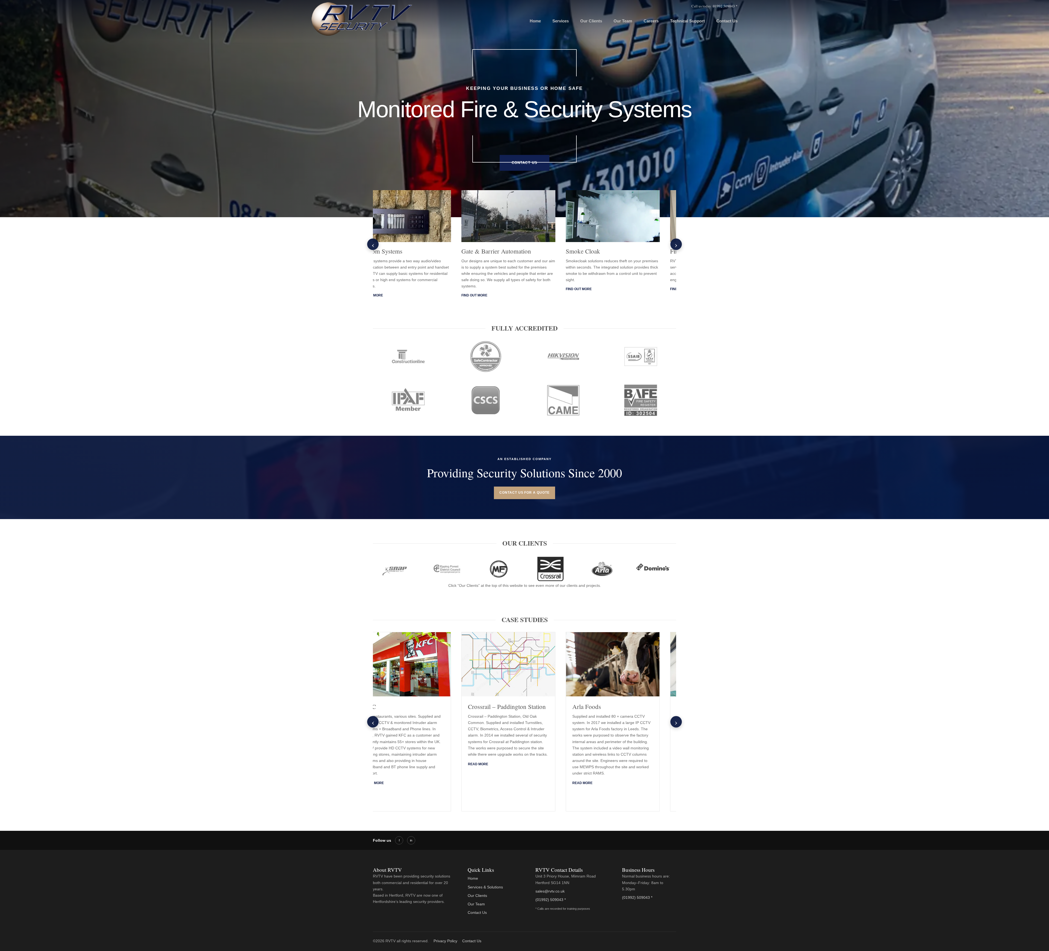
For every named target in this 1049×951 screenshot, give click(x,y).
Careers (651, 21)
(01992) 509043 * (550, 899)
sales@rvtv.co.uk (550, 891)
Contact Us (727, 21)
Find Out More (386, 289)
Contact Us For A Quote (524, 492)
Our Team (623, 21)
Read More (389, 783)
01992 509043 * (725, 6)
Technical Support (687, 21)
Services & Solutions (485, 887)
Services (560, 21)
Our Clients (591, 21)
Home (535, 21)
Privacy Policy (445, 941)
